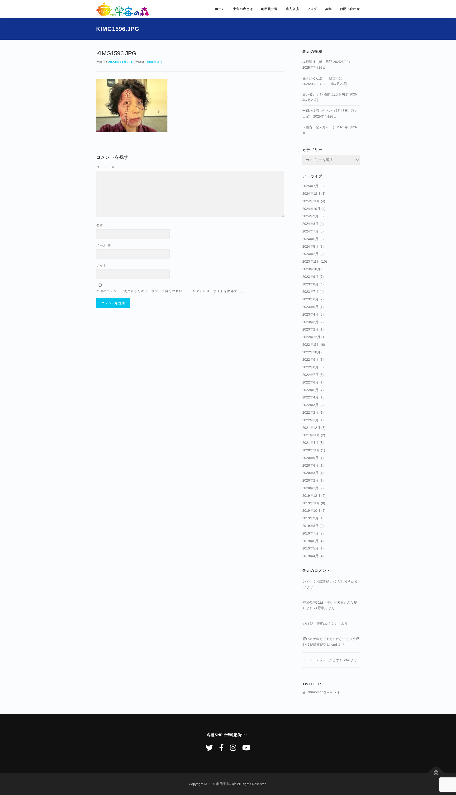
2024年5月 (310, 246)
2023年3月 (310, 322)
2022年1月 (310, 420)
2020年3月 (310, 473)
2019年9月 (310, 518)
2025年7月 (310, 186)
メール (103, 245)
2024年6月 (310, 239)
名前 (102, 225)
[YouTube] (246, 748)
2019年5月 (310, 548)
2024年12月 (311, 193)
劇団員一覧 (269, 9)
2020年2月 (310, 480)
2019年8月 (310, 526)
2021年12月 (311, 428)
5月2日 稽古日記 (315, 623)
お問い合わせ (350, 9)
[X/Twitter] (209, 748)
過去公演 (292, 9)
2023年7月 (310, 291)
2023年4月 (310, 314)
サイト (101, 265)
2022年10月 (311, 352)
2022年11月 (311, 344)
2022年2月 (310, 412)
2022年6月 (310, 382)
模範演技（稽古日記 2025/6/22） (327, 62)
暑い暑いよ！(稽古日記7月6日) (325, 94)
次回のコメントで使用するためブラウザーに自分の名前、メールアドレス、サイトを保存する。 (170, 291)
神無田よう (155, 62)
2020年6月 (310, 465)
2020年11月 (311, 450)
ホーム (220, 9)
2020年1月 (310, 488)
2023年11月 (311, 261)
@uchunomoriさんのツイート (324, 692)
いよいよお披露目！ (317, 581)
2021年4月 (310, 443)
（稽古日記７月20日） (319, 127)
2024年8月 (310, 224)
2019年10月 (311, 510)
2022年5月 (310, 390)
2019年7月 (310, 533)
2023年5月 (310, 307)
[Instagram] (233, 748)
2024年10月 (311, 209)
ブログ (312, 9)
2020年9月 (310, 458)
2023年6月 (310, 299)
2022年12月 (311, 337)
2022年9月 (310, 359)
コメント (105, 167)
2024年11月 (311, 201)
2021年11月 (311, 435)
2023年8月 (310, 284)
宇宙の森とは (243, 9)
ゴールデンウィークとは (320, 660)
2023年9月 (310, 277)
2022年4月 (310, 397)
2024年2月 (310, 254)
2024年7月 (310, 231)
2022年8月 (310, 367)
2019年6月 (310, 541)
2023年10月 (311, 269)
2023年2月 (310, 329)
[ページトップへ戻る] (436, 772)
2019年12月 (311, 495)
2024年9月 (310, 216)
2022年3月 (310, 405)
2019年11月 (311, 503)
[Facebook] (221, 748)
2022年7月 (310, 375)
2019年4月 (310, 556)
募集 (328, 9)
